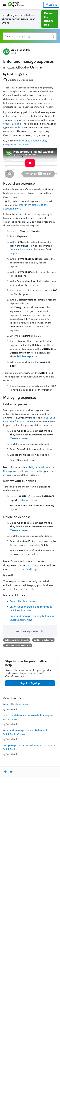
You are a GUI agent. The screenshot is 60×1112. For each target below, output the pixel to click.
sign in (31, 630)
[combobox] (30, 36)
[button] (4, 4)
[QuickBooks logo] (16, 4)
